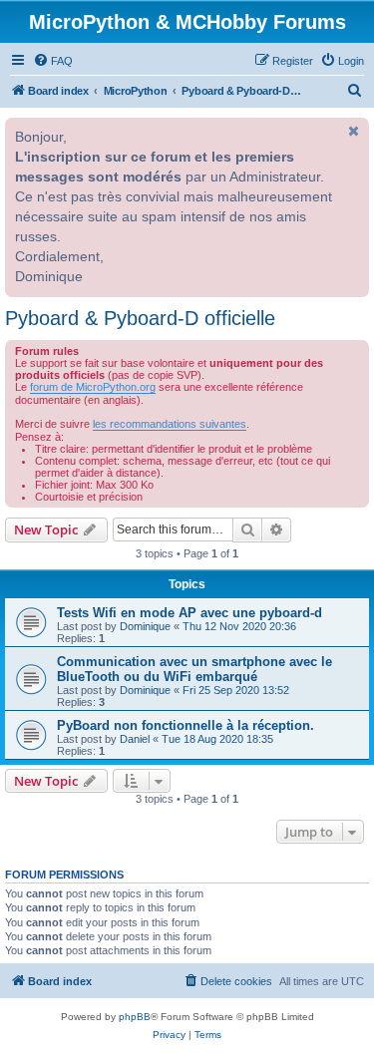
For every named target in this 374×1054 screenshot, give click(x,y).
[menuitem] (53, 61)
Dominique (145, 626)
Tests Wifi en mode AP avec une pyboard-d (189, 612)
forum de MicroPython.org (93, 387)
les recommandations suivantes (169, 424)
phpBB (135, 1016)
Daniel (135, 739)
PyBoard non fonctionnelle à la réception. (185, 725)
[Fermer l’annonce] (352, 131)
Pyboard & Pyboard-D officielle (140, 318)
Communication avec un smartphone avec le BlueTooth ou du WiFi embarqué (194, 669)
